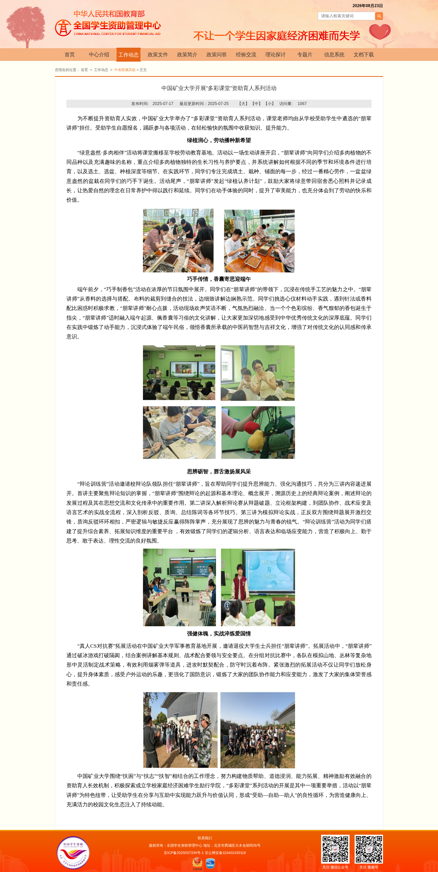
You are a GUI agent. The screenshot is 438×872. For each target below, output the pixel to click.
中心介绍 (99, 54)
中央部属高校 (125, 70)
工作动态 (128, 55)
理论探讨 (275, 54)
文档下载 (364, 54)
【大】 (243, 103)
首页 (70, 54)
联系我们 (205, 838)
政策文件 (158, 54)
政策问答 (217, 54)
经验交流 (246, 54)
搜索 (379, 16)
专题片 (305, 54)
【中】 (256, 103)
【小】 (270, 103)
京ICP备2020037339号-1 (184, 853)
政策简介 (187, 54)
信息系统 (334, 54)
